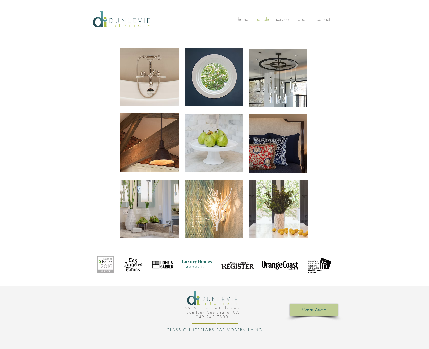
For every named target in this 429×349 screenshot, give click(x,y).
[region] (149, 77)
